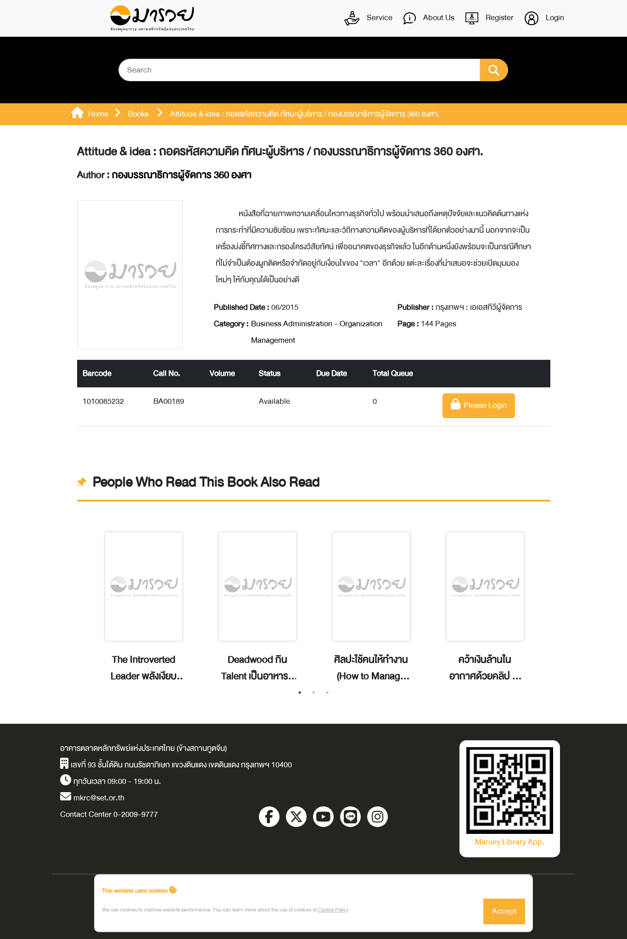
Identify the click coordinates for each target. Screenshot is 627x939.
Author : (164, 175)
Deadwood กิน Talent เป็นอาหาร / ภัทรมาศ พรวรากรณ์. (257, 668)
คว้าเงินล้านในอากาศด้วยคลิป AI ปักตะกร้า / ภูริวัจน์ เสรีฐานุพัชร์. (485, 668)
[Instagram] (377, 816)
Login (554, 17)
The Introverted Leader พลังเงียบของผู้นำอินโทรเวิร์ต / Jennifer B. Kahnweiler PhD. (143, 668)
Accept (504, 911)
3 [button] (327, 692)
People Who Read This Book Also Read (206, 482)
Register (499, 17)
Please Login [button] (483, 405)
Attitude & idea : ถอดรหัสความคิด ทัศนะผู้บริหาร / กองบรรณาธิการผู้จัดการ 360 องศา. (280, 152)
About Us (437, 17)
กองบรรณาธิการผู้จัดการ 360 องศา (182, 175)
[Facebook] (269, 816)
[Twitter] (296, 816)
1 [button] (299, 692)
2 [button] (313, 692)
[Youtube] (323, 816)
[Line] (350, 816)
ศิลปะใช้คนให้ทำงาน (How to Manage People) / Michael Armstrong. (371, 668)
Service (378, 17)
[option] (143, 597)
